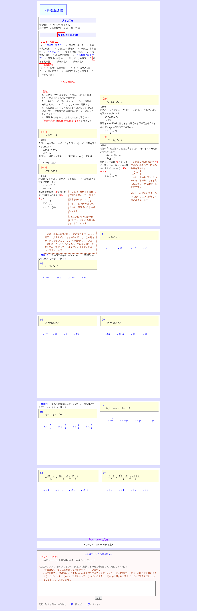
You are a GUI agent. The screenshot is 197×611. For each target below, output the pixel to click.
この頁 (70, 604)
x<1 (120, 248)
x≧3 (55, 334)
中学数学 (43, 24)
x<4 (59, 277)
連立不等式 (53, 71)
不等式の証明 (47, 74)
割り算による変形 (77, 58)
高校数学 (43, 27)
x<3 (66, 334)
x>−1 (133, 248)
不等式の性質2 (62, 54)
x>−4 (71, 277)
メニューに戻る (99, 539)
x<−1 (107, 248)
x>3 (45, 334)
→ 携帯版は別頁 (53, 10)
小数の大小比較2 (66, 48)
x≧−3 (146, 334)
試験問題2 (78, 61)
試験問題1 (62, 61)
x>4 (84, 277)
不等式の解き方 (55, 58)
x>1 (145, 248)
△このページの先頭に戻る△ (98, 553)
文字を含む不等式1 (74, 51)
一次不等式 (74, 27)
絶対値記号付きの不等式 (76, 71)
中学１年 (56, 24)
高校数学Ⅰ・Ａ (58, 27)
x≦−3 (120, 334)
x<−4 (46, 277)
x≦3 (76, 334)
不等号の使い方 (76, 45)
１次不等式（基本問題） (55, 67)
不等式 (66, 24)
